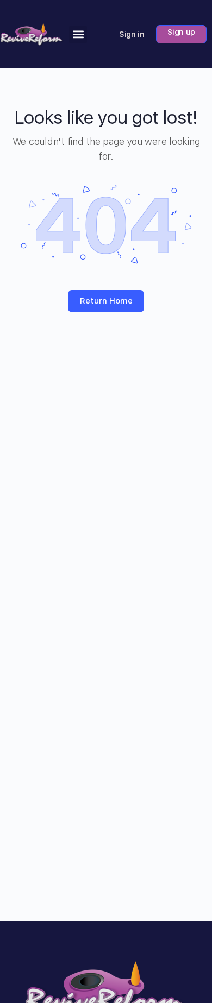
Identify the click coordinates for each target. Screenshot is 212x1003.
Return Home (106, 301)
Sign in (132, 34)
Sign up (181, 32)
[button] (78, 34)
